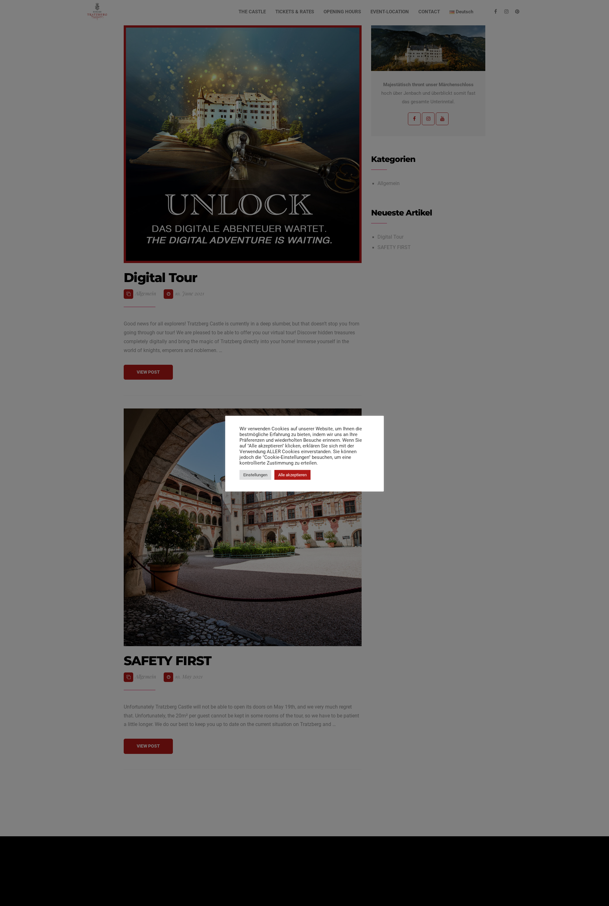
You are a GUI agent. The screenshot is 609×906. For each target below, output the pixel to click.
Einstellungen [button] (255, 474)
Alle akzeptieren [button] (292, 474)
